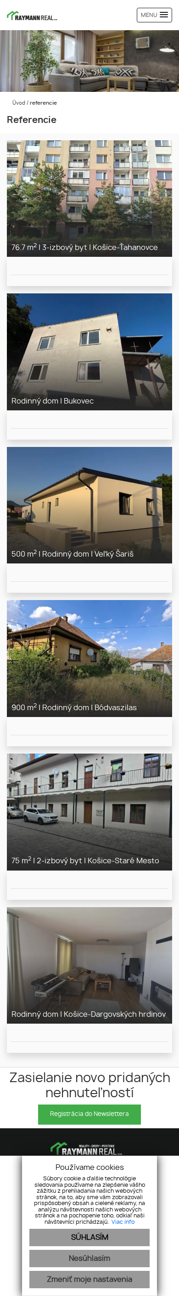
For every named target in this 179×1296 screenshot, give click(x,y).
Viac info (123, 1222)
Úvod (18, 103)
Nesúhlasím (89, 1258)
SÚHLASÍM (89, 1237)
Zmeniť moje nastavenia (89, 1279)
